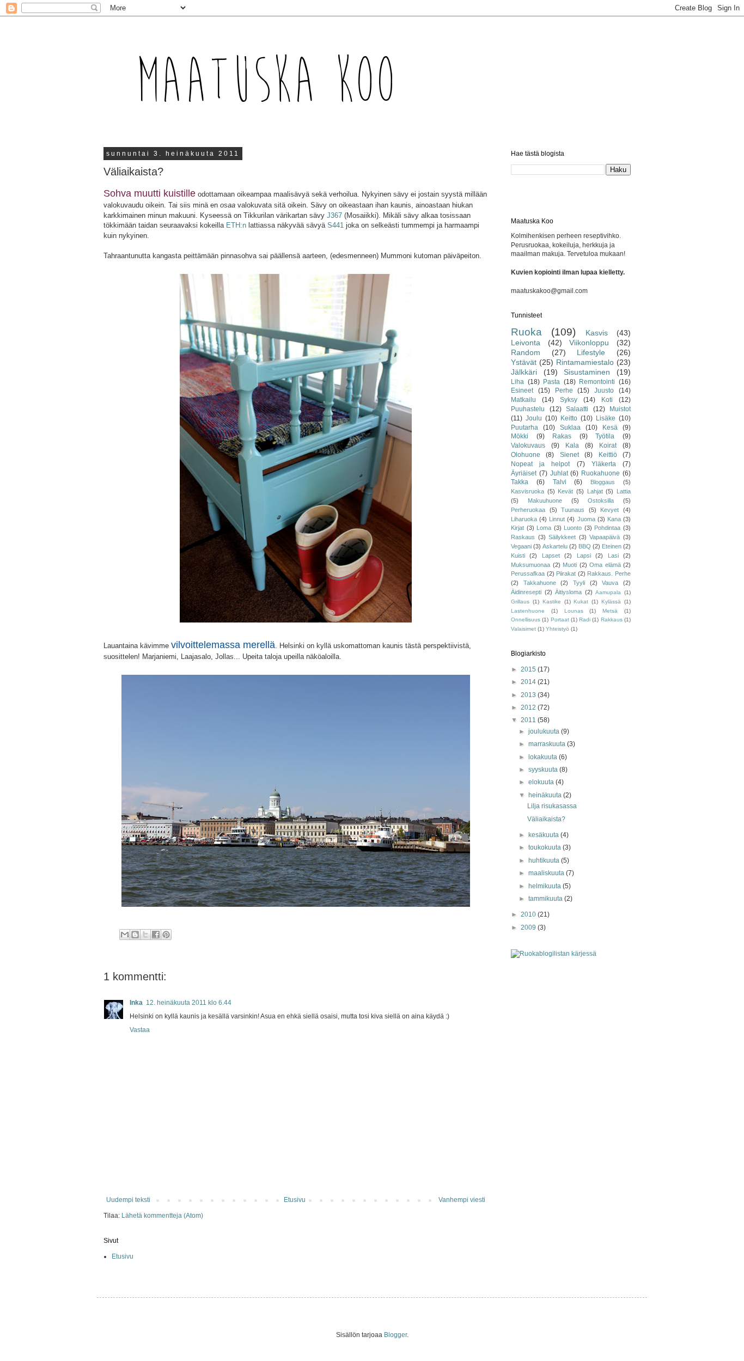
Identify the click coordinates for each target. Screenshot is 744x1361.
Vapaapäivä (604, 537)
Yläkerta (603, 464)
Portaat (560, 619)
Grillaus (520, 602)
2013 (529, 695)
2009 (529, 927)
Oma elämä (605, 565)
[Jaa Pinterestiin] (166, 934)
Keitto (568, 418)
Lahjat (595, 491)
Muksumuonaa (530, 565)
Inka (136, 1002)
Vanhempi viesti (461, 1200)
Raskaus (523, 537)
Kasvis (597, 332)
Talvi (559, 482)
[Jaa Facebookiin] (155, 934)
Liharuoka (524, 519)
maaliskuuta (547, 873)
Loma (543, 527)
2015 (529, 669)
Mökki (519, 436)
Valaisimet (523, 629)
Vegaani (521, 546)
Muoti (570, 565)
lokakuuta (543, 757)
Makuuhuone (545, 500)
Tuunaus (572, 509)
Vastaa (140, 1030)
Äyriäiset (523, 473)
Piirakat (566, 573)
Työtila (604, 436)
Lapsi (584, 555)
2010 (529, 914)
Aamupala (608, 592)
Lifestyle (591, 352)
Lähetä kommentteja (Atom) (162, 1215)
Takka (519, 482)
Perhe (564, 390)
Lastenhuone (528, 611)
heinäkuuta (545, 795)
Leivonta (525, 342)
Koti (607, 400)
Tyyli (579, 582)
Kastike (551, 602)
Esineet (522, 390)
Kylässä (611, 602)
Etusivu (295, 1200)
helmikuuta (545, 886)
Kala (572, 445)
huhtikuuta (544, 860)
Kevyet (609, 509)
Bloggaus (602, 482)
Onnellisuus (525, 619)
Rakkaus (612, 619)
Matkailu (523, 400)
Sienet (569, 455)
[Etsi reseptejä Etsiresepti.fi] (553, 953)
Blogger (395, 1335)
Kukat (581, 602)
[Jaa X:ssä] (145, 934)
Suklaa (570, 427)
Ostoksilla (601, 500)
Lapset (551, 555)
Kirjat (517, 527)
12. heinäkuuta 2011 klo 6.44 (188, 1002)
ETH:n (236, 225)
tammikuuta (546, 898)
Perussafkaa (528, 573)
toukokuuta (545, 847)
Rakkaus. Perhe (609, 573)
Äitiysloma (568, 592)
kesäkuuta (544, 835)
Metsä (610, 611)
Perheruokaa (528, 509)
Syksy (568, 400)
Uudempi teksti (128, 1200)
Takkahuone (539, 582)
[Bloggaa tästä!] (135, 934)
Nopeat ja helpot (540, 464)
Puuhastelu (528, 409)
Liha (517, 382)
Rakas (561, 436)
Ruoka (526, 332)
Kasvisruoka (527, 491)
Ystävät (523, 362)
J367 (334, 215)
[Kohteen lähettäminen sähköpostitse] (124, 934)
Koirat (608, 445)
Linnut (557, 519)
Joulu (534, 418)
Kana (614, 519)
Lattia (624, 491)
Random (525, 352)
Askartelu (555, 546)
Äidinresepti (526, 592)
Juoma (586, 519)
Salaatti (577, 409)
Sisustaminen (587, 372)
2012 (529, 707)
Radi (584, 619)
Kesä (610, 427)
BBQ (584, 546)
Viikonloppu (589, 342)
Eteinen (611, 546)
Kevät (565, 491)
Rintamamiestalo (585, 362)
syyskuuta (543, 769)
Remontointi (597, 382)
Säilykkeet (562, 537)
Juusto (604, 390)
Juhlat (559, 473)
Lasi (613, 555)
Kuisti (518, 555)
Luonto (573, 527)
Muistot (620, 409)
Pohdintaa (607, 527)
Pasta (551, 382)
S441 (335, 225)
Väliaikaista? (546, 819)
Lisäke (605, 418)
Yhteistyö (557, 629)
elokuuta (542, 782)
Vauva (610, 582)
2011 (529, 720)
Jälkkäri (524, 372)
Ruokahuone (600, 473)
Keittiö (608, 455)
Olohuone (525, 455)
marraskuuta (547, 744)
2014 (529, 682)
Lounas (573, 611)
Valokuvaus (528, 445)
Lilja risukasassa (552, 806)
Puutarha (524, 427)
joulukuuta (544, 731)
